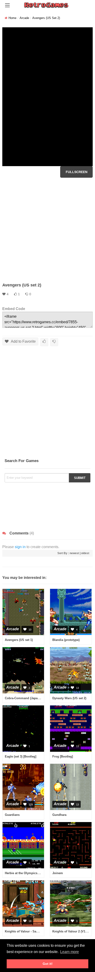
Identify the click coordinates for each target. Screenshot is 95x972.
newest (74, 553)
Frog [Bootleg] (62, 756)
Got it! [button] (48, 964)
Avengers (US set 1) (19, 640)
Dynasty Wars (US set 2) (69, 698)
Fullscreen (76, 172)
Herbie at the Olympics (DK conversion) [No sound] (41, 873)
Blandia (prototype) (66, 640)
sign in (20, 547)
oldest (85, 553)
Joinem (57, 873)
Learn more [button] (69, 952)
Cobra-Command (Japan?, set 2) (28, 698)
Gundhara (59, 815)
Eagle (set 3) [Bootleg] (20, 756)
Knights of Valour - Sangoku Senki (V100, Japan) (39, 931)
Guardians (12, 815)
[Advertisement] (47, 230)
